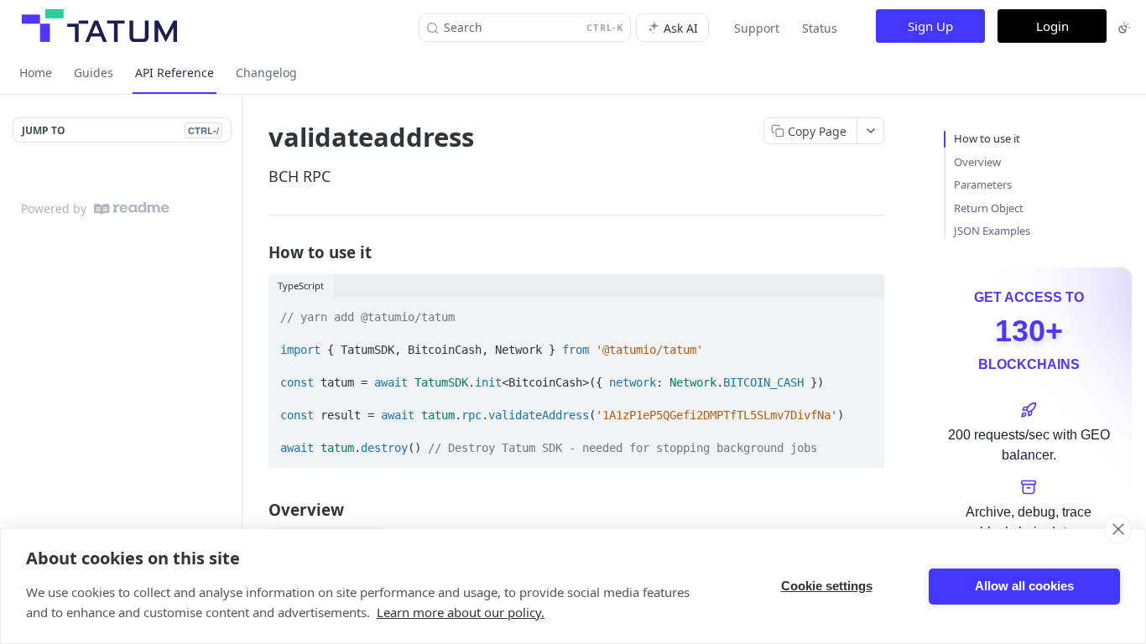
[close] (1118, 529)
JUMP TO (120, 130)
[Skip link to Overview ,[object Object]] (257, 510)
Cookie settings (827, 586)
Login (1052, 26)
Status (819, 28)
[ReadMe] (131, 208)
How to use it (987, 138)
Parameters (983, 184)
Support (756, 28)
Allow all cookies (1024, 586)
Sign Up (930, 26)
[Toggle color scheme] (1124, 27)
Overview (977, 161)
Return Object (989, 208)
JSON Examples (992, 230)
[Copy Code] (864, 312)
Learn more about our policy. (460, 612)
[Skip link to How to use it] (257, 251)
